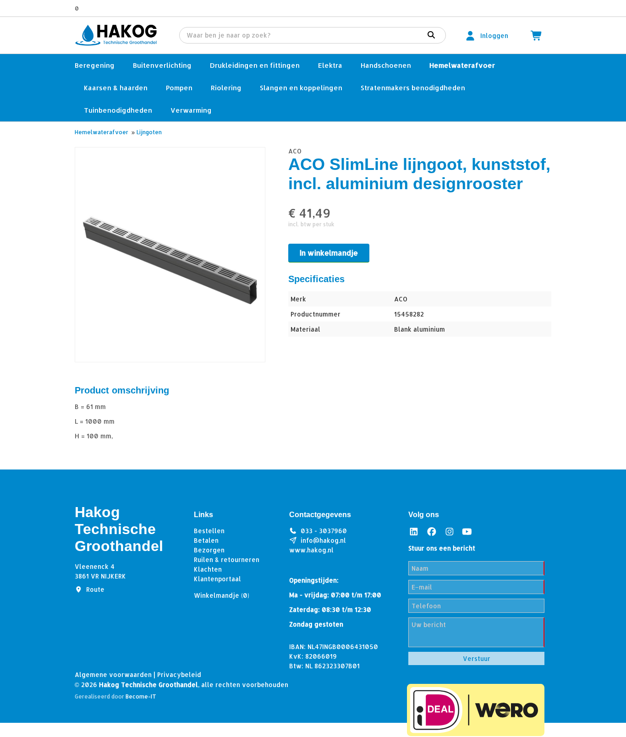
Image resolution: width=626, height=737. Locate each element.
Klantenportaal (217, 579)
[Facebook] (431, 531)
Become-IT (141, 696)
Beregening (95, 65)
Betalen (206, 540)
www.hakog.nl (311, 550)
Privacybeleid (179, 674)
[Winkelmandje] (537, 35)
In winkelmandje (329, 252)
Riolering (226, 87)
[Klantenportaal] (470, 35)
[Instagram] (449, 531)
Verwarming (191, 110)
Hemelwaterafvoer (462, 65)
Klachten (208, 569)
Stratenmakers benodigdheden (413, 87)
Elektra (330, 65)
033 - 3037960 (324, 531)
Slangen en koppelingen (301, 87)
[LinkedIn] (413, 531)
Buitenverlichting (162, 65)
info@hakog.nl (323, 540)
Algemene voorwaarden (113, 674)
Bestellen (209, 531)
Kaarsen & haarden (116, 87)
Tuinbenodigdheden (118, 110)
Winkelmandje (221, 595)
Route (95, 589)
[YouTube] (466, 531)
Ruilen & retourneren (226, 559)
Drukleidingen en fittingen (255, 65)
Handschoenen (386, 65)
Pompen (179, 87)
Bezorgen (209, 550)
